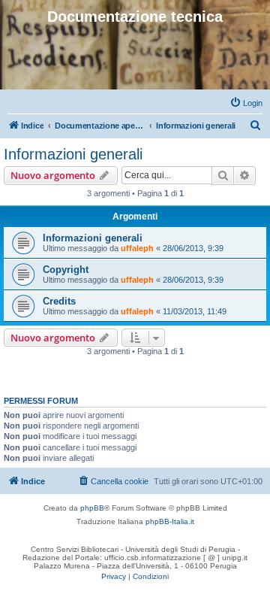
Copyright (65, 269)
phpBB (92, 508)
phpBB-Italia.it (170, 521)
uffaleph (137, 248)
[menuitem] (246, 103)
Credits (59, 301)
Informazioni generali (73, 154)
